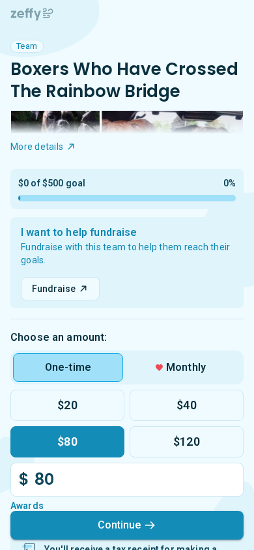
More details (36, 146)
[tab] (68, 367)
